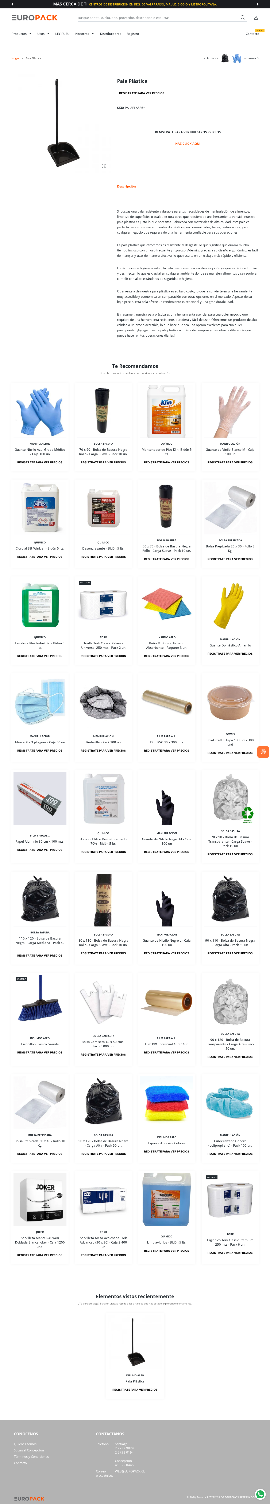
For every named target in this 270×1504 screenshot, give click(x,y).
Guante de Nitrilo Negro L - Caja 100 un (167, 942)
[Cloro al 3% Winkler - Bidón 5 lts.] (40, 508)
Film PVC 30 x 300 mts (166, 742)
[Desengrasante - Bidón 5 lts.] (103, 508)
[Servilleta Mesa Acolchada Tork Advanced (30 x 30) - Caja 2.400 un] (103, 1199)
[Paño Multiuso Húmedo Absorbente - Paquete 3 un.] (166, 605)
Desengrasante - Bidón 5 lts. (103, 548)
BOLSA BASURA (103, 443)
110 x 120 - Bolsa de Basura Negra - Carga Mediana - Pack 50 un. (40, 942)
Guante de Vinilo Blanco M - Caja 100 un (230, 451)
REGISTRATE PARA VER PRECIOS (141, 93)
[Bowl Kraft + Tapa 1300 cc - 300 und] (230, 701)
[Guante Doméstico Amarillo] (230, 605)
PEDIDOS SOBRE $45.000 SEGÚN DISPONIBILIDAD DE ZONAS (154, 4)
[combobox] (162, 18)
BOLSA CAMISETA (103, 1036)
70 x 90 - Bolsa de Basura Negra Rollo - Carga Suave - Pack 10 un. (103, 451)
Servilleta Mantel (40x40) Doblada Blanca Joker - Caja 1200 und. (40, 1242)
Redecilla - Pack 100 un (103, 742)
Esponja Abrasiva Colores (166, 1143)
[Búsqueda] (243, 17)
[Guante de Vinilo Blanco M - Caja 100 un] (230, 411)
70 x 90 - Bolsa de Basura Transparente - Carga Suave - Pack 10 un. (230, 841)
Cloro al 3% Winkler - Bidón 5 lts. (40, 548)
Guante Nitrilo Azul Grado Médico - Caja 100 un (40, 451)
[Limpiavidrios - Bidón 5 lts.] (166, 1199)
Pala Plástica (135, 1381)
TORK (103, 637)
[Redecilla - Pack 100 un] (103, 701)
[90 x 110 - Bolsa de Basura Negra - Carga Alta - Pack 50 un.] (230, 900)
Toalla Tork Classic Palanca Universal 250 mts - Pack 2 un (103, 645)
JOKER (40, 1231)
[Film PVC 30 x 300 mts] (166, 701)
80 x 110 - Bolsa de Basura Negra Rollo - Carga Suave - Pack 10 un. (103, 942)
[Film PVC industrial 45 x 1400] (166, 1001)
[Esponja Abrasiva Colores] (166, 1102)
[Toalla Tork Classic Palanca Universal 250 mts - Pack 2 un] (103, 605)
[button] (12, 4)
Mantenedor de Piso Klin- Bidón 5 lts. (167, 451)
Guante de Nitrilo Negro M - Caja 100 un (166, 841)
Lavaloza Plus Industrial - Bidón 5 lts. (40, 645)
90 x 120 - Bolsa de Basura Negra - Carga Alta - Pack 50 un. (103, 1143)
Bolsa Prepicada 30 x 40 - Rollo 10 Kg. (40, 1143)
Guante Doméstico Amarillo (230, 645)
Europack (203, 1497)
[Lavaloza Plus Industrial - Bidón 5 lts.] (40, 605)
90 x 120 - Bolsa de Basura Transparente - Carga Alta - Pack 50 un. (230, 1044)
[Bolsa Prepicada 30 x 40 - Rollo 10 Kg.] (40, 1102)
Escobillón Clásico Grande (40, 1044)
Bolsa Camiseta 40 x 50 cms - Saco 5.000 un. (103, 1044)
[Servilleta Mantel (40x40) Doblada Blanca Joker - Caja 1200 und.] (40, 1199)
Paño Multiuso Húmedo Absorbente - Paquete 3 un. (166, 645)
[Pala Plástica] (135, 1342)
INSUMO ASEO (167, 637)
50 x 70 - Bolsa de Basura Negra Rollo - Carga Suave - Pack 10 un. (166, 548)
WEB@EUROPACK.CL (130, 1471)
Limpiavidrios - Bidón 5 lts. (166, 1242)
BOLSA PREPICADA (230, 540)
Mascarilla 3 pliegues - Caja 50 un (40, 742)
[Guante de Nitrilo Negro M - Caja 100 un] (166, 798)
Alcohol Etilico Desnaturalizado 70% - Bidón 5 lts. (103, 841)
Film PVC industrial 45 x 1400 (166, 1044)
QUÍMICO (167, 443)
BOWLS (230, 734)
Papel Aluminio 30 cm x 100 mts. (39, 841)
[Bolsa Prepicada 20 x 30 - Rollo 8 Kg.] (230, 508)
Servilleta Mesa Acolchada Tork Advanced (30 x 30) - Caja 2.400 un (103, 1242)
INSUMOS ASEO (40, 1038)
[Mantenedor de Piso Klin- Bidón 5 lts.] (166, 411)
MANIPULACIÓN (40, 443)
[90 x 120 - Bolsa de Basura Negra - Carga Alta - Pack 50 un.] (103, 1102)
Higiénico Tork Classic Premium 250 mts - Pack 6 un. (230, 1242)
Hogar (15, 58)
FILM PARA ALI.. (166, 736)
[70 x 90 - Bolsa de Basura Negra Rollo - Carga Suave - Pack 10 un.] (103, 411)
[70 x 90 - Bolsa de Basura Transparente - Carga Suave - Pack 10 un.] (230, 798)
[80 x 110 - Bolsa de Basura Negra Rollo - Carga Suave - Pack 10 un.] (103, 900)
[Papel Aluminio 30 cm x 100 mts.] (40, 798)
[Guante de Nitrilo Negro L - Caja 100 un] (166, 900)
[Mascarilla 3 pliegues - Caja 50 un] (40, 701)
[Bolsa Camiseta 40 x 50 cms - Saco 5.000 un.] (103, 1001)
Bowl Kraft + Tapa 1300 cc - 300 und (230, 742)
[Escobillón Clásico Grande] (40, 1001)
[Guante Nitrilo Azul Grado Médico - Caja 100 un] (40, 411)
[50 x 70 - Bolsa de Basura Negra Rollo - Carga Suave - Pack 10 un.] (166, 508)
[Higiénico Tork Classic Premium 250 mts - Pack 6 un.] (230, 1199)
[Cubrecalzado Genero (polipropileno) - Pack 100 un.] (230, 1102)
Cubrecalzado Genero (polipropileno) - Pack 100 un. (230, 1143)
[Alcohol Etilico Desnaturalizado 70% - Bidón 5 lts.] (103, 798)
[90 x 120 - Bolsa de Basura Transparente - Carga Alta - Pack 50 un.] (230, 1001)
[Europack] (34, 18)
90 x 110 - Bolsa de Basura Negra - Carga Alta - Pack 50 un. (230, 942)
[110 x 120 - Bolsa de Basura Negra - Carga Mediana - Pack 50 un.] (40, 900)
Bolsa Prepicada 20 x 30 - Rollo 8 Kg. (230, 548)
